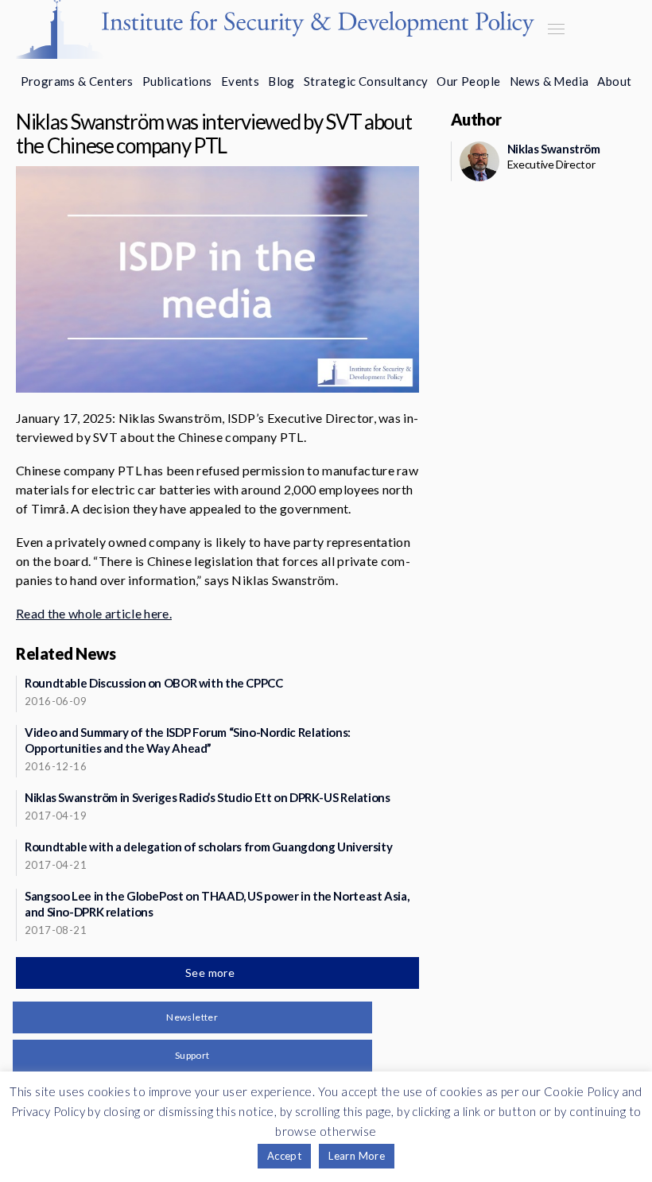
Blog (281, 81)
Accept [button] (284, 1155)
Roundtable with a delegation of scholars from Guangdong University (208, 846)
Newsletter (192, 1017)
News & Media (549, 81)
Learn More (356, 1155)
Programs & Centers (77, 81)
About (614, 81)
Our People (468, 81)
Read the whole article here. (94, 613)
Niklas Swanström (553, 148)
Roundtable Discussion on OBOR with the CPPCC (154, 683)
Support (192, 1055)
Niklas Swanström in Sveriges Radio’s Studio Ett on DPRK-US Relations (207, 797)
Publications (177, 81)
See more (211, 972)
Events (240, 81)
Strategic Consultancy (366, 81)
